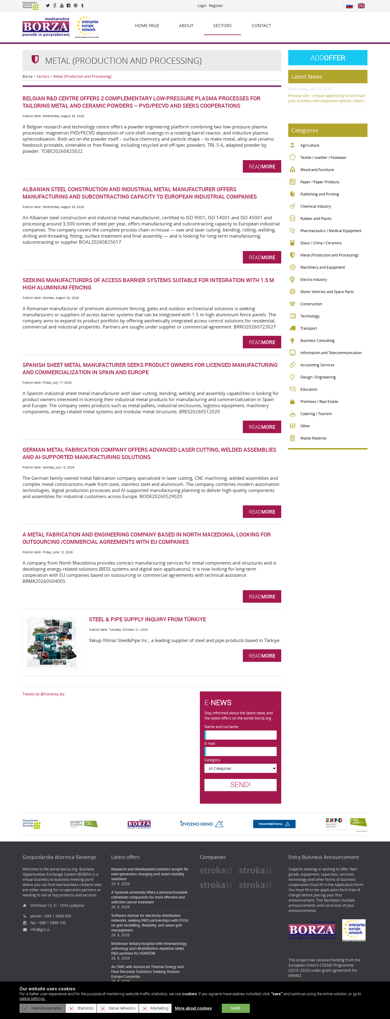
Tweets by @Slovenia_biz (44, 694)
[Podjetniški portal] (274, 823)
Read (262, 166)
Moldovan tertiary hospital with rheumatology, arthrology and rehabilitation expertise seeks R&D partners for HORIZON (149, 948)
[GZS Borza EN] (46, 26)
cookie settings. (33, 998)
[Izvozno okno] (201, 823)
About (186, 25)
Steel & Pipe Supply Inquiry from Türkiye (147, 619)
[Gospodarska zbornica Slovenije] (32, 823)
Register (216, 5)
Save (236, 1008)
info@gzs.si (40, 929)
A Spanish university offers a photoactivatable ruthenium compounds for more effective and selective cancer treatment (149, 897)
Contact (261, 25)
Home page (147, 25)
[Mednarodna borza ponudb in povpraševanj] (139, 823)
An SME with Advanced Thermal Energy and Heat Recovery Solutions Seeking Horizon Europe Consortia (147, 971)
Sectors (222, 25)
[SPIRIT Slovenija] (84, 823)
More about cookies (193, 1008)
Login (202, 5)
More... (360, 100)
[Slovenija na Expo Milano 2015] (346, 823)
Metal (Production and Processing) (82, 76)
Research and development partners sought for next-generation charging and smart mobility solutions (149, 874)
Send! (240, 784)
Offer (327, 57)
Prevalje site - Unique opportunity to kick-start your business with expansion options (326, 98)
